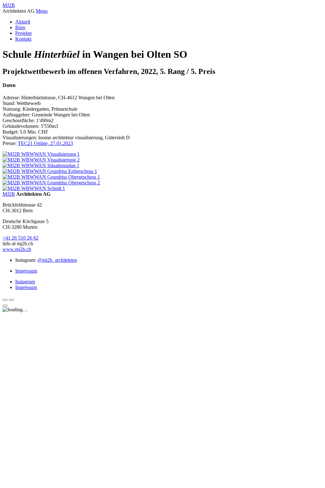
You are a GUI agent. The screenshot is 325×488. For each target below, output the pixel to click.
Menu (42, 11)
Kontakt (23, 39)
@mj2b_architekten (57, 260)
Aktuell (22, 21)
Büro (20, 27)
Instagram (25, 281)
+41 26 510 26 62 (20, 238)
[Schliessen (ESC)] (5, 306)
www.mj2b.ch (17, 249)
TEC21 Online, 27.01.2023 (45, 143)
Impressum (26, 271)
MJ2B (9, 5)
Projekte (23, 33)
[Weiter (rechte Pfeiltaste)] (11, 300)
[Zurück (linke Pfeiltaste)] (5, 300)
